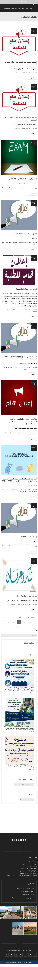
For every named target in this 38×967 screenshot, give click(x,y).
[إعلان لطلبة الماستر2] (19, 518)
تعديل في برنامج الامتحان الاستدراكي (23, 178)
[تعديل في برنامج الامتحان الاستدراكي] (19, 157)
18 (24, 622)
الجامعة (23, 73)
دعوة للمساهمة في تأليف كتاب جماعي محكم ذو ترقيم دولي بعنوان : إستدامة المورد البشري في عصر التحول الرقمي (20, 765)
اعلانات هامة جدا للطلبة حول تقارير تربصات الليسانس (21, 63)
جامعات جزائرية (32, 866)
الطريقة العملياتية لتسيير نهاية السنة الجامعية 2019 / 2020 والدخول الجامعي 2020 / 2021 (19, 480)
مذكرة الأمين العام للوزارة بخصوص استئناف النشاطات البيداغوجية (20, 358)
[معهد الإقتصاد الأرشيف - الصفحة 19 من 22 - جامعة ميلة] (19, 8)
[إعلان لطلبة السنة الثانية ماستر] (19, 215)
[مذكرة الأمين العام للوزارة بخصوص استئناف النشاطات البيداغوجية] (19, 338)
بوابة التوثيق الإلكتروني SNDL (28, 868)
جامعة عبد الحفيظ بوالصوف (19, 850)
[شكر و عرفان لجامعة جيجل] (19, 575)
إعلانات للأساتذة (28, 187)
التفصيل (33, 78)
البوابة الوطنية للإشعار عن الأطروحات (27, 871)
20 (14, 622)
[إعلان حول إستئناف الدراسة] (19, 270)
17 (29, 622)
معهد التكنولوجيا (26, 369)
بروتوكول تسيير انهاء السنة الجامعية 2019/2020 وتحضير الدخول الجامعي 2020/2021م (23, 421)
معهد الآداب (15, 187)
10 (4, 617)
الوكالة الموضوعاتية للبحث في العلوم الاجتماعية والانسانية (21, 875)
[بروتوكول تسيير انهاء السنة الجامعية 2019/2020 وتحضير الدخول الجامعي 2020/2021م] (19, 397)
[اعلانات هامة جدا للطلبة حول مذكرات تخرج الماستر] (19, 99)
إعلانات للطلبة (28, 73)
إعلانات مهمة (6, 432)
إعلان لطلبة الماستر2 (29, 536)
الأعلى (19, 943)
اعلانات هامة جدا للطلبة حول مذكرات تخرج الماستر (21, 119)
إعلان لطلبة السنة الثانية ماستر (25, 233)
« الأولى (20, 617)
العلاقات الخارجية (21, 604)
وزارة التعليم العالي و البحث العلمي (27, 862)
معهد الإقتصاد (17, 73)
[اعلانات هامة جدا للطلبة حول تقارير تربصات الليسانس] (19, 43)
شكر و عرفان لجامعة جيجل (27, 596)
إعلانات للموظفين (14, 367)
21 (8, 622)
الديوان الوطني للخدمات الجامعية (28, 873)
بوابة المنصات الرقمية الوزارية (28, 864)
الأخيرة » (17, 626)
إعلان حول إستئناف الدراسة (26, 289)
